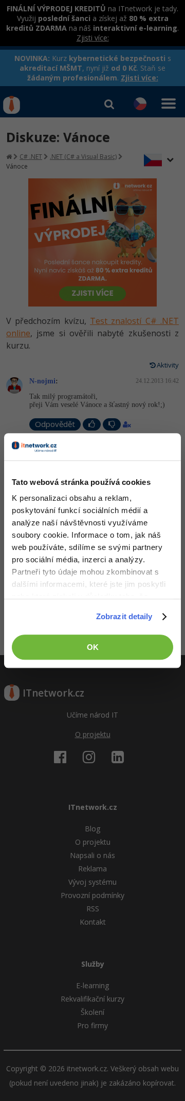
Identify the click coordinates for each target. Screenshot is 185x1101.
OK (93, 647)
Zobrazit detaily (124, 616)
